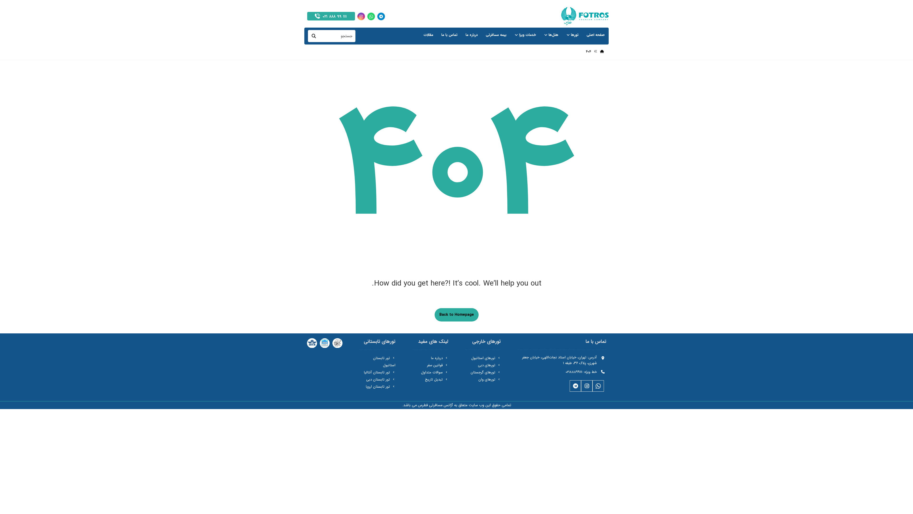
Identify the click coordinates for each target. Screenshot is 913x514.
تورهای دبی (486, 365)
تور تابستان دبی (378, 379)
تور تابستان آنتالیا (377, 372)
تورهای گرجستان (483, 372)
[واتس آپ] (371, 16)
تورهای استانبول (483, 358)
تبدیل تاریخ (434, 379)
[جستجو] (314, 36)
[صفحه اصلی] (602, 51)
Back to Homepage (456, 315)
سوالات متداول (432, 372)
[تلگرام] (381, 16)
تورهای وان (486, 379)
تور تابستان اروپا (378, 387)
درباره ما (437, 358)
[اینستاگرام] (361, 16)
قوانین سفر (435, 365)
